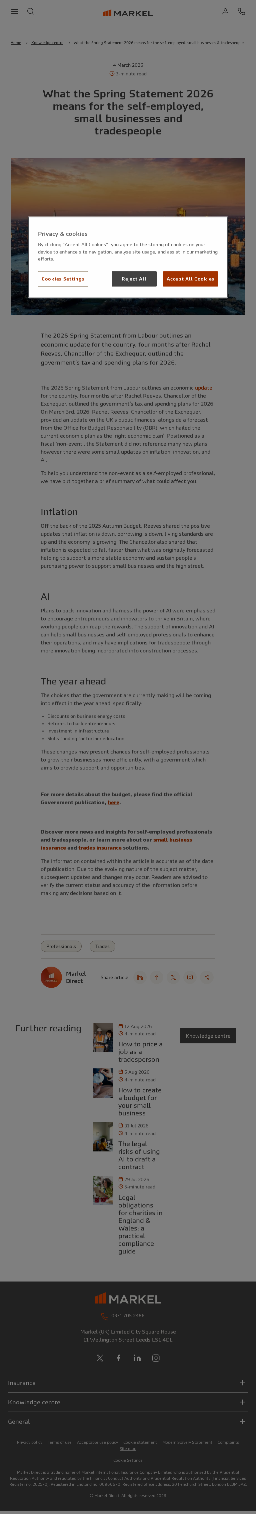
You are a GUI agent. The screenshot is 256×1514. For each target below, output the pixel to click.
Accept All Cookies (190, 279)
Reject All (134, 279)
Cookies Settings (63, 279)
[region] (128, 257)
